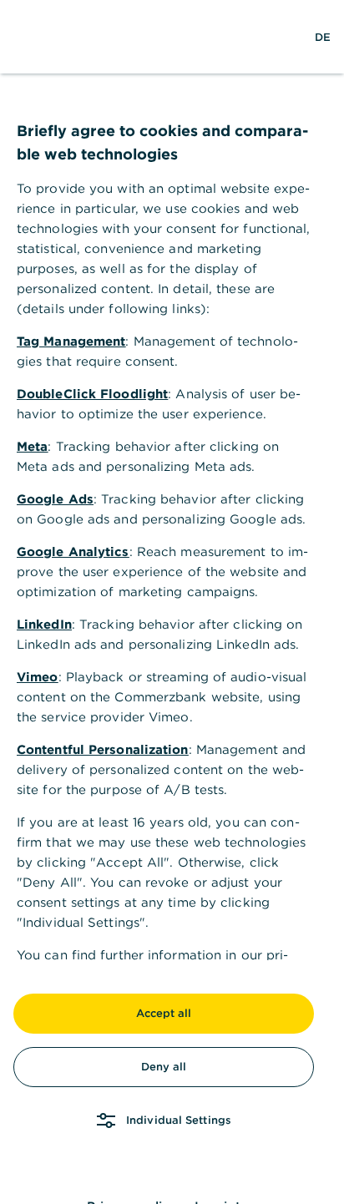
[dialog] (172, 602)
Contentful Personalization (103, 749)
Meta (32, 446)
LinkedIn (44, 624)
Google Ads (55, 499)
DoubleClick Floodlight (92, 394)
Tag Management (71, 341)
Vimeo (37, 677)
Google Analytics (73, 551)
